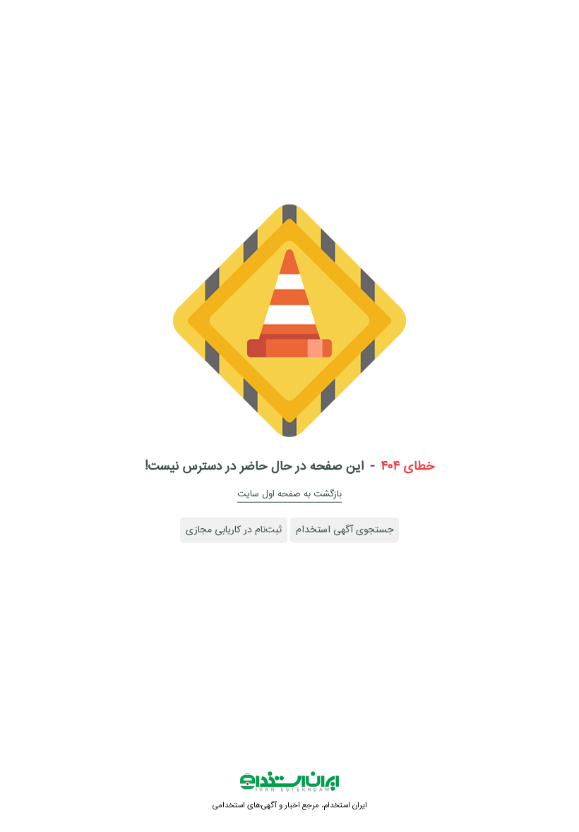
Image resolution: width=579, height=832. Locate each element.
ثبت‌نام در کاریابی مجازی (234, 530)
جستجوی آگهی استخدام (344, 530)
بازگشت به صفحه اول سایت (289, 494)
